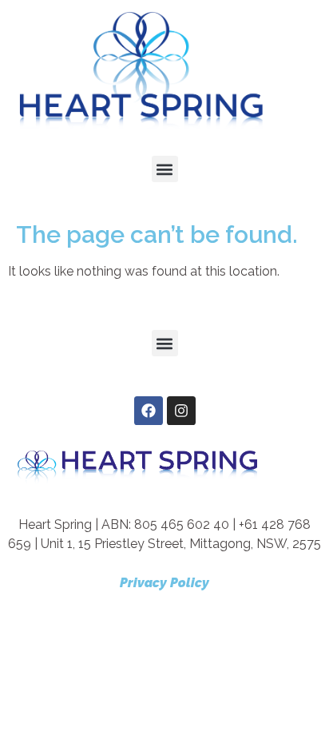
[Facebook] (148, 410)
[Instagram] (181, 410)
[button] (165, 169)
